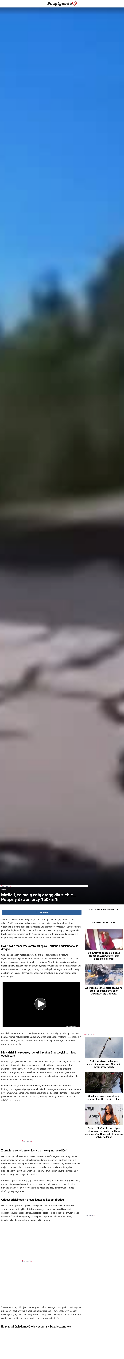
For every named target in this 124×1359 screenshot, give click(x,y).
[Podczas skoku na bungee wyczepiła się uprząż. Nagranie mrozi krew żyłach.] (104, 1047)
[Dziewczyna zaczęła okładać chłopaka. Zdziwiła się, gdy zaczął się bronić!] (104, 939)
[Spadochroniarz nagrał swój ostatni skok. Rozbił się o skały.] (104, 1082)
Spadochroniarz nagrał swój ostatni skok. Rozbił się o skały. (104, 1098)
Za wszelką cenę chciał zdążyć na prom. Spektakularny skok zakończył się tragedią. (104, 990)
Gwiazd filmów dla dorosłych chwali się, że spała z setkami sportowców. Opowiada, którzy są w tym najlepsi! (104, 1132)
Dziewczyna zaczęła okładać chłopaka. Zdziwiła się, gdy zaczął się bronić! (104, 955)
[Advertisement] (44, 879)
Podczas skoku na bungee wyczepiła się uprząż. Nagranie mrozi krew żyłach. (104, 1064)
